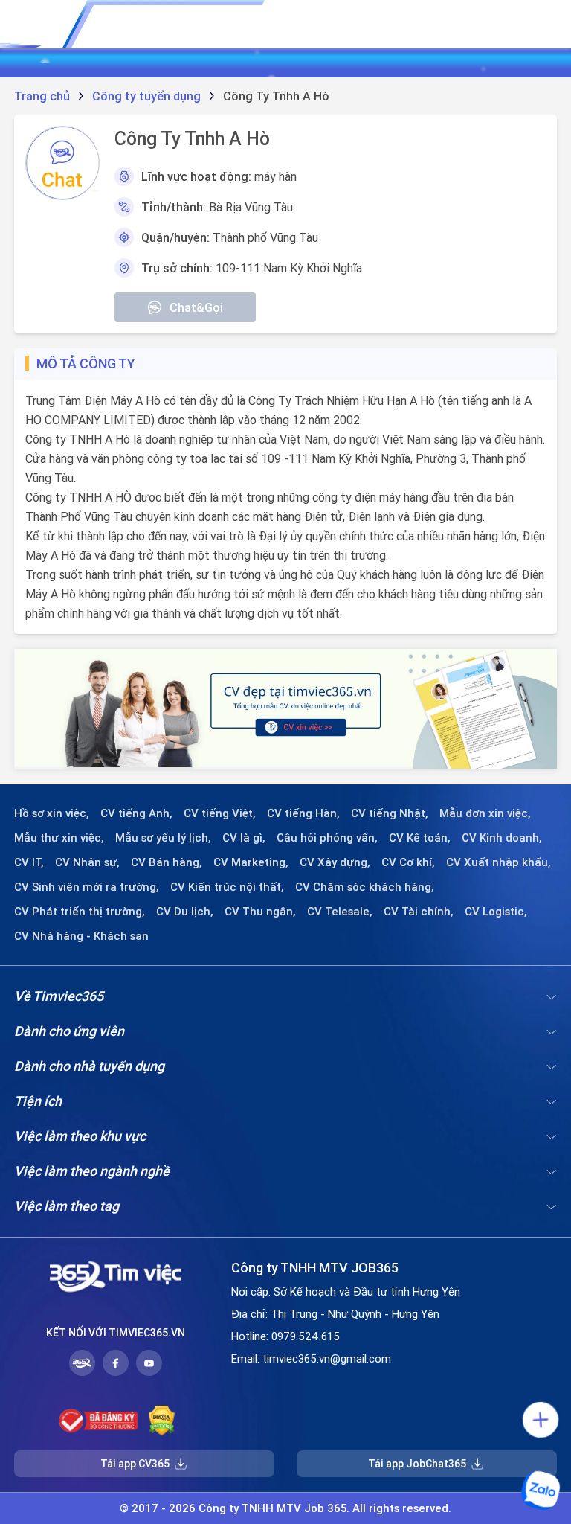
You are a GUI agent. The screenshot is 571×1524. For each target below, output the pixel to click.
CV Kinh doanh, (502, 838)
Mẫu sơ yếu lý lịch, (163, 838)
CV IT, (29, 862)
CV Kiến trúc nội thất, (227, 887)
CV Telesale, (339, 911)
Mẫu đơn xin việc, (485, 813)
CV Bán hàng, (166, 862)
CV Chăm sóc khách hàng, (364, 887)
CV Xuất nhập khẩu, (498, 862)
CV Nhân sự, (87, 862)
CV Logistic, (496, 911)
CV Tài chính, (419, 911)
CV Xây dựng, (335, 862)
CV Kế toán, (420, 838)
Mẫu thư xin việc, (59, 838)
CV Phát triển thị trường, (79, 911)
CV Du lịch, (184, 911)
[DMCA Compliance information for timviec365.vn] (162, 1420)
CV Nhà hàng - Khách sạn (81, 936)
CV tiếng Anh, (136, 813)
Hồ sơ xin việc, (51, 813)
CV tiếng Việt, (220, 813)
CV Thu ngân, (260, 911)
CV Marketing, (250, 862)
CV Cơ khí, (408, 862)
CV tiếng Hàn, (303, 813)
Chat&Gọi (196, 307)
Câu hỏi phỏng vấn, (327, 838)
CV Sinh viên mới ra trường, (86, 887)
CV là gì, (243, 838)
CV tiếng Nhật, (389, 813)
